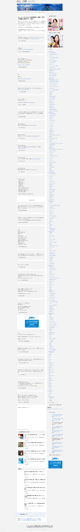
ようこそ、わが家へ (52, 239)
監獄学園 (50, 192)
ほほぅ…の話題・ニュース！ (26, 1)
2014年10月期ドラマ (52, 290)
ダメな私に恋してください (53, 155)
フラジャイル (51, 160)
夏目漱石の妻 (51, 70)
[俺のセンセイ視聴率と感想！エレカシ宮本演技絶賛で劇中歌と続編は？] (20, 507)
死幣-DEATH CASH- (52, 104)
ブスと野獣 (51, 213)
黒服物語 (50, 311)
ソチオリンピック (51, 365)
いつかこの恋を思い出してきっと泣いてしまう (56, 149)
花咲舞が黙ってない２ (52, 228)
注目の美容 (50, 378)
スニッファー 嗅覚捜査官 (53, 60)
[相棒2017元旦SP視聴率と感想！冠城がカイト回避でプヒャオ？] (20, 475)
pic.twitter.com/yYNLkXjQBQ (26, 78)
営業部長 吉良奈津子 (52, 96)
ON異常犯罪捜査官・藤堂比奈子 (54, 81)
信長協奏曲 (51, 306)
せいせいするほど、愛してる (53, 83)
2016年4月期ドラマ (51, 112)
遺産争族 (50, 197)
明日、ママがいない (51, 375)
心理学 (49, 373)
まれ (50, 237)
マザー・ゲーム (51, 247)
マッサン (50, 303)
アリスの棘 (51, 319)
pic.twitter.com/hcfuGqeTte (26, 64)
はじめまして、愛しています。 (54, 86)
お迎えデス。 (51, 118)
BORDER (50, 314)
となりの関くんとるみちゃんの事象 (54, 205)
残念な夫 (50, 282)
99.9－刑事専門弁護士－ (53, 113)
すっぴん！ (50, 359)
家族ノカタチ (51, 163)
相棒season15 (51, 397)
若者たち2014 (51, 348)
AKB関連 (50, 354)
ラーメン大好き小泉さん (53, 216)
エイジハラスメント (52, 208)
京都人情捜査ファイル (52, 253)
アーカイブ (49, 402)
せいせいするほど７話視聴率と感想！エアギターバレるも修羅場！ (30, 518)
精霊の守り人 (50, 391)
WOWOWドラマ (51, 390)
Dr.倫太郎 (50, 232)
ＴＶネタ (50, 388)
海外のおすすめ (51, 380)
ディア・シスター (52, 298)
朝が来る (50, 136)
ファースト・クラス (52, 322)
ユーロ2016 (50, 393)
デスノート (51, 210)
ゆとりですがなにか (52, 120)
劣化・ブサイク (51, 370)
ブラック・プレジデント (53, 324)
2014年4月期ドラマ (51, 313)
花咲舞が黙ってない (52, 332)
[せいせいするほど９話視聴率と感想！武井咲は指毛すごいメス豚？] (20, 447)
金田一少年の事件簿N (52, 349)
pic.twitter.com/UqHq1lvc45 (35, 38)
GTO (50, 335)
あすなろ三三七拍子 (52, 338)
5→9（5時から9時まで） (53, 173)
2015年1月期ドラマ (51, 265)
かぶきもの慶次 (51, 235)
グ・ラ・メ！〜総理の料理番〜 (54, 89)
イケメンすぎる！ (51, 362)
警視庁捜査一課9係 (52, 144)
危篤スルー (51, 187)
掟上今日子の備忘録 (52, 189)
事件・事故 (50, 367)
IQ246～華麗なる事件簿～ (53, 54)
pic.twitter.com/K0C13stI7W (32, 169)
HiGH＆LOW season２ (52, 115)
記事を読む (26, 440)
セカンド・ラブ (51, 276)
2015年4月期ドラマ (51, 231)
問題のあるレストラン (52, 279)
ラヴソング (51, 128)
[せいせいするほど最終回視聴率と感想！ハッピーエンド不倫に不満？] (20, 439)
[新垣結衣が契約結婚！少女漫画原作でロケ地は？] (55, 24)
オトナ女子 (51, 176)
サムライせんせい (52, 181)
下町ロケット (51, 184)
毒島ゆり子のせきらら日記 (53, 138)
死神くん (50, 330)
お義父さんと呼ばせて (52, 150)
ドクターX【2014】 (52, 300)
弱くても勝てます (52, 327)
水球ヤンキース (51, 346)
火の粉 (50, 141)
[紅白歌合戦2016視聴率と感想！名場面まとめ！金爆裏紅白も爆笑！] (20, 483)
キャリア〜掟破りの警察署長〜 (54, 57)
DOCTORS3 (51, 266)
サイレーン (51, 179)
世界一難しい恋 (51, 131)
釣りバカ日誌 (51, 199)
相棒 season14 (51, 194)
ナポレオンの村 (51, 211)
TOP (18, 11)
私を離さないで (51, 170)
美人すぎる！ (50, 383)
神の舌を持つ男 (51, 107)
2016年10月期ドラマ (52, 51)
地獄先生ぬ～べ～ (52, 308)
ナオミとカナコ (51, 157)
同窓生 (50, 343)
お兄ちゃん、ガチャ (52, 269)
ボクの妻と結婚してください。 (54, 245)
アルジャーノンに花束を (53, 242)
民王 (50, 226)
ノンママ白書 (51, 91)
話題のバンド (50, 385)
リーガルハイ (51, 352)
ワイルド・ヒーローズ (52, 250)
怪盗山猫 (50, 165)
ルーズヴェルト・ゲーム (53, 325)
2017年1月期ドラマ (51, 396)
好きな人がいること (52, 99)
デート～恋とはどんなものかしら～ (54, 277)
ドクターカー (51, 126)
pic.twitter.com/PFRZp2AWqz (32, 125)
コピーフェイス (51, 59)
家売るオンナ (51, 101)
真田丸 (50, 168)
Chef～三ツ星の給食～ (52, 52)
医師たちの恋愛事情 (52, 255)
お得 (49, 357)
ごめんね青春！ (51, 295)
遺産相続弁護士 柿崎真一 (53, 109)
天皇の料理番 (51, 258)
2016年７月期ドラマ (52, 78)
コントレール (51, 123)
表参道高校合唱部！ (52, 229)
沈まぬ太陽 (51, 139)
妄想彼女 (50, 260)
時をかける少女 (51, 102)
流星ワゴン (51, 284)
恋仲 (50, 223)
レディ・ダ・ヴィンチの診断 (53, 65)
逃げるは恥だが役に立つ (53, 75)
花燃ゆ (50, 287)
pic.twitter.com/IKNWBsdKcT (28, 49)
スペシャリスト (51, 152)
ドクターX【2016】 (52, 62)
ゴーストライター (52, 274)
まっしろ (50, 271)
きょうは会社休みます (52, 293)
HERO (50, 336)
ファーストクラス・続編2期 (53, 301)
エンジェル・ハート (52, 174)
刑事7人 (50, 94)
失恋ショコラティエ (51, 372)
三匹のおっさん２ (52, 252)
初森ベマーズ (51, 221)
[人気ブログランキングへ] (49, 407)
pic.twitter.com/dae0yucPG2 (24, 89)
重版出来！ (51, 146)
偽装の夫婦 (51, 186)
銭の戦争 (50, 289)
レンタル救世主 (51, 67)
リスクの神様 (51, 218)
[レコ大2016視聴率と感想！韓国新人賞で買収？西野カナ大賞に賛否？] (20, 491)
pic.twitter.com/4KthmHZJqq (30, 102)
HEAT (50, 203)
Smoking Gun (51, 317)
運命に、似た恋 (51, 77)
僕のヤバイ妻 (51, 133)
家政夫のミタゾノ (52, 72)
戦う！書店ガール (52, 263)
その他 (49, 360)
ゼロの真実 (51, 341)
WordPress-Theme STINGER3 (40, 528)
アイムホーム (51, 240)
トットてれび (51, 125)
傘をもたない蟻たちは (52, 162)
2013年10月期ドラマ (52, 351)
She (50, 234)
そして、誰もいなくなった (53, 84)
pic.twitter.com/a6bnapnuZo (36, 158)
